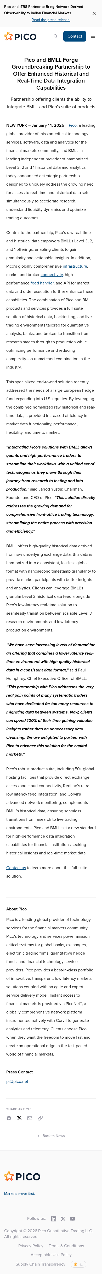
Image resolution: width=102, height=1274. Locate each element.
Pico (73, 125)
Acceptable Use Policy (51, 1254)
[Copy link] (40, 1118)
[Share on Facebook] (9, 1118)
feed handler (42, 283)
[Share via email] (29, 1118)
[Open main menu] (93, 36)
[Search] (55, 36)
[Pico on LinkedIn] (53, 1218)
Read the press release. (51, 20)
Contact (74, 36)
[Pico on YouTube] (72, 1218)
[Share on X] (19, 1118)
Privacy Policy (30, 1245)
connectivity (52, 274)
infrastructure (75, 266)
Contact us (16, 867)
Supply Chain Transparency (40, 1264)
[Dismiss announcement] (94, 13)
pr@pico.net (17, 1081)
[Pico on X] (63, 1218)
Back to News (54, 1136)
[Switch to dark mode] (78, 1264)
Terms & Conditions (66, 1245)
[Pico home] (20, 36)
